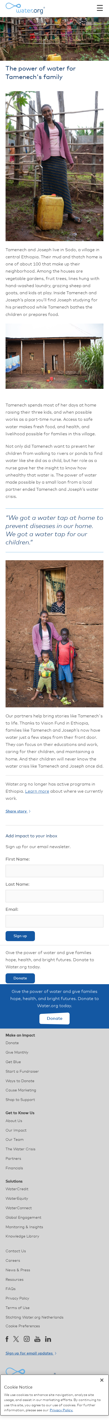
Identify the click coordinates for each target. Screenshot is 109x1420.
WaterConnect (19, 1208)
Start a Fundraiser (22, 1071)
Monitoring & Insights (24, 1227)
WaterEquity (17, 1199)
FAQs (11, 1289)
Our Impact (16, 1130)
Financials (14, 1168)
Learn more (37, 791)
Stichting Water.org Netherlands (34, 1317)
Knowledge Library (22, 1236)
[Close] (102, 1380)
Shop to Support (20, 1100)
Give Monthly (17, 1052)
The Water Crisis (20, 1149)
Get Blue (13, 1062)
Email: (12, 909)
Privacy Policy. (61, 1410)
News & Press (18, 1270)
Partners (13, 1159)
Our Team (15, 1140)
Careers (13, 1261)
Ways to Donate (20, 1081)
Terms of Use (18, 1308)
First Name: (18, 859)
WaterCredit (17, 1189)
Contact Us (16, 1251)
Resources (15, 1280)
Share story (17, 811)
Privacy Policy (17, 1298)
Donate (20, 978)
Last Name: (17, 884)
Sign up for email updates (30, 1353)
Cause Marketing (21, 1090)
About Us (14, 1121)
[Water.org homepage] (25, 8)
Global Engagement (23, 1218)
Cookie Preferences (23, 1326)
